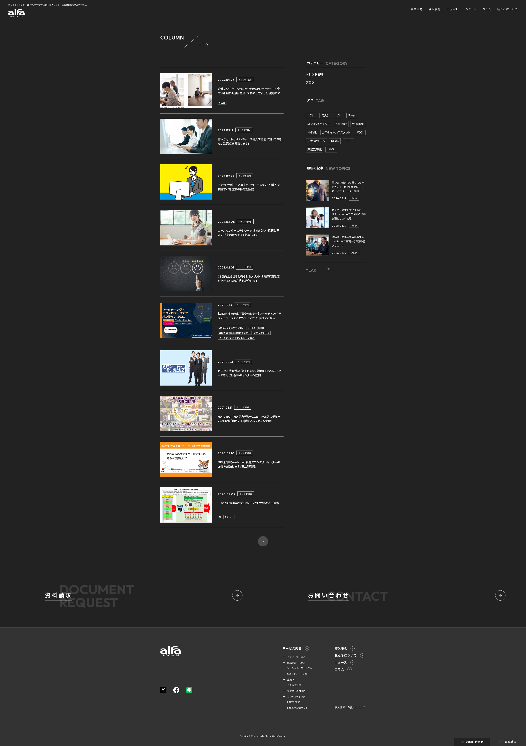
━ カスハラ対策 (292, 685)
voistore (358, 124)
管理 (325, 115)
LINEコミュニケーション (231, 327)
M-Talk (251, 327)
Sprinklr (341, 124)
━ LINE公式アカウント (295, 707)
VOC (360, 132)
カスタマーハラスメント (336, 132)
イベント (470, 9)
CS (311, 115)
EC (348, 141)
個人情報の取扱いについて (350, 707)
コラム (486, 9)
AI (220, 516)
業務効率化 (314, 149)
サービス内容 (292, 648)
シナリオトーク (262, 332)
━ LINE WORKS (291, 702)
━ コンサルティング (294, 696)
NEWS (222, 102)
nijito (261, 327)
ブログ (310, 82)
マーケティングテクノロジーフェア (236, 337)
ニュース (452, 9)
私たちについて (507, 9)
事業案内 (416, 9)
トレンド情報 (245, 79)
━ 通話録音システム (294, 662)
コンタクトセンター (318, 124)
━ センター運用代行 (294, 690)
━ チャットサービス (294, 656)
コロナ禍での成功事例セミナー (234, 332)
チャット (228, 516)
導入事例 (434, 9)
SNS (331, 149)
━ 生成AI (288, 679)
